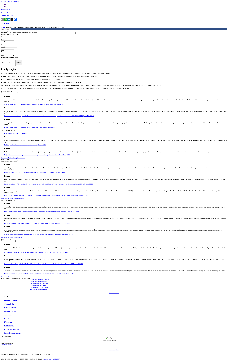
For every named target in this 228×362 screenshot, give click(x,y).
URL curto (4, 1)
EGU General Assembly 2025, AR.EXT (15, 133)
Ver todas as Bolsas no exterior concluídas (12, 277)
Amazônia (8, 315)
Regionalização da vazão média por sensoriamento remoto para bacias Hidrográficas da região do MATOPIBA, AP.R (37, 155)
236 (31, 289)
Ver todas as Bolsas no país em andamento (12, 198)
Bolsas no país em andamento (40, 283)
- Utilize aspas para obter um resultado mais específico (19, 32)
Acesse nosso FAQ (6, 9)
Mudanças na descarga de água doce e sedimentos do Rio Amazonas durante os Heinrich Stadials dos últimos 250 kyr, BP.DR (39, 234)
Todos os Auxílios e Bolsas (40, 289)
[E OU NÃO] (3, 36)
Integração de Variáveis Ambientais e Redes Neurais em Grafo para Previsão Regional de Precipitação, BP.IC (35, 172)
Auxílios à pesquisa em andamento (41, 279)
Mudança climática (11, 300)
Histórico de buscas (13, 1)
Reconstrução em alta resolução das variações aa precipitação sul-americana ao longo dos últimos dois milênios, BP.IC (37, 223)
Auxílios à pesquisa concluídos (40, 281)
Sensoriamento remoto (12, 333)
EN (5, 6)
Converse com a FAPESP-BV (51, 359)
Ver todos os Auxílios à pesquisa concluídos (13, 158)
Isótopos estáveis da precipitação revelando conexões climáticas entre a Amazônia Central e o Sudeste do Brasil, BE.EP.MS (39, 273)
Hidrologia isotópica (11, 329)
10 (32, 283)
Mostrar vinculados (114, 293)
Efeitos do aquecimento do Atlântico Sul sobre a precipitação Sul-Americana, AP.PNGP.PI (29, 127)
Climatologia (9, 304)
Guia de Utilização (6, 12)
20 (32, 287)
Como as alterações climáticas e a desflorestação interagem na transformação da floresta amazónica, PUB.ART (35, 104)
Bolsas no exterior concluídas (40, 287)
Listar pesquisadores (7, 344)
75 (32, 281)
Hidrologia (8, 322)
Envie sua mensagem (7, 15)
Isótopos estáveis (10, 311)
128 (31, 285)
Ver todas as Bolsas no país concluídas (11, 237)
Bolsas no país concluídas (39, 285)
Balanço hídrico (10, 308)
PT (5, 4)
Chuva (6, 318)
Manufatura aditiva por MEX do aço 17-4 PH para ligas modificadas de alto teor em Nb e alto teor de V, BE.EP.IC (36, 252)
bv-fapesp (3, 27)
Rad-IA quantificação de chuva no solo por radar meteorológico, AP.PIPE (25, 145)
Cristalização (9, 326)
